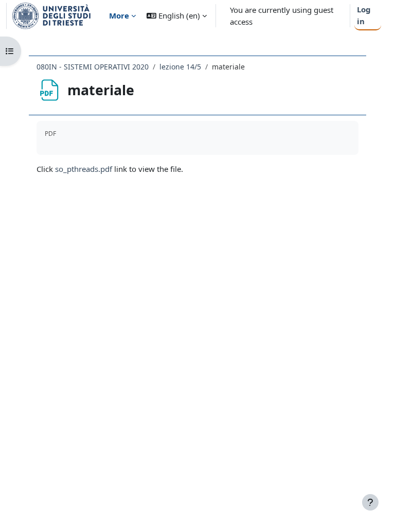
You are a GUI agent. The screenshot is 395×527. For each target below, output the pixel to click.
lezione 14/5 (180, 67)
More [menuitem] (119, 15)
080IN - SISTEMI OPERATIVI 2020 (93, 67)
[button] (176, 15)
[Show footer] (370, 502)
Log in (364, 15)
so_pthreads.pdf (83, 169)
